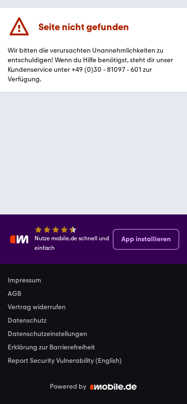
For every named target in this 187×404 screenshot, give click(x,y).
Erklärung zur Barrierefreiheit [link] (51, 347)
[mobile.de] (113, 387)
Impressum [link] (24, 280)
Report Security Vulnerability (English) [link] (65, 361)
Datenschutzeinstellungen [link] (47, 334)
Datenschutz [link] (27, 321)
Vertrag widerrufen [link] (37, 307)
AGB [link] (14, 294)
